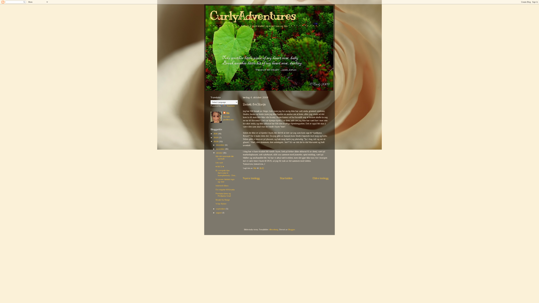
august (219, 213)
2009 (216, 137)
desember (220, 145)
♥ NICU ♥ (220, 166)
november (220, 149)
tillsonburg (273, 229)
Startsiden (286, 178)
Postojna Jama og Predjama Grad (223, 194)
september (221, 209)
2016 (216, 134)
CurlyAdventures (253, 16)
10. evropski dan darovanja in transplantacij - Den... (226, 173)
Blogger (291, 229)
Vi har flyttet (221, 204)
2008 (216, 141)
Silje (227, 113)
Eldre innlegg (320, 178)
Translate (231, 106)
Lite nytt (219, 163)
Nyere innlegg (251, 178)
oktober (219, 153)
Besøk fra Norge (223, 200)
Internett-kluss (222, 186)
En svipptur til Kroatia (225, 189)
